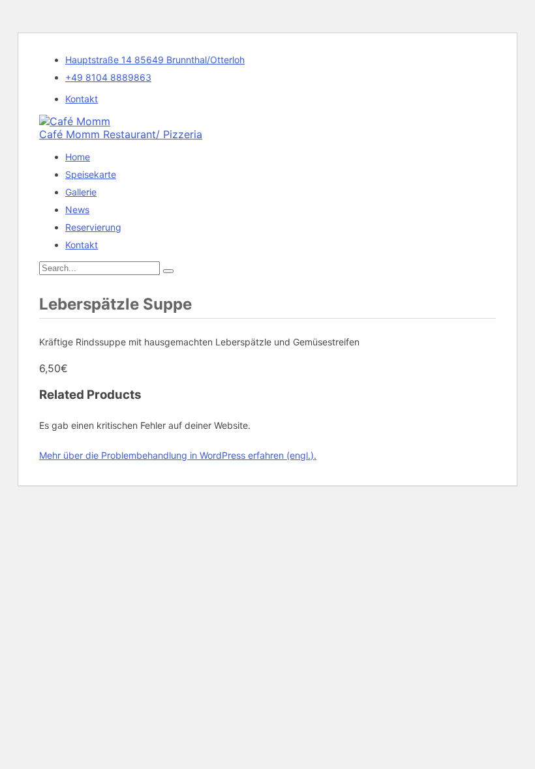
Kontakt (81, 98)
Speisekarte (90, 174)
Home (77, 156)
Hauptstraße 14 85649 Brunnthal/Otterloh (155, 59)
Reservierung (93, 227)
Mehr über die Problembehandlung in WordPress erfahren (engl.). (177, 455)
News (77, 209)
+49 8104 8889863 (108, 77)
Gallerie (81, 191)
